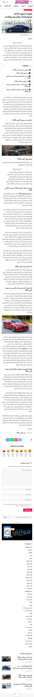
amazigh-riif (29, 547)
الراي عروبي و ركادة (27, 608)
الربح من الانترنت (28, 610)
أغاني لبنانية (29, 583)
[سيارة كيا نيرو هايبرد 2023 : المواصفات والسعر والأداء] (6, 659)
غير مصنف (29, 632)
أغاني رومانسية (28, 577)
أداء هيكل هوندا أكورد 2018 (21, 81)
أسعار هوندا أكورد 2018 (22, 73)
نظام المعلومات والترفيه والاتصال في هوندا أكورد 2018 (18, 90)
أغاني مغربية (29, 585)
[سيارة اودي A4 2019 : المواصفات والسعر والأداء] (6, 686)
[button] (30, 2)
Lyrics (30, 558)
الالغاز (30, 602)
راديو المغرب (29, 619)
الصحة (30, 613)
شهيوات (30, 630)
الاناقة (31, 605)
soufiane (30, 39)
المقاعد (23, 348)
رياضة (31, 624)
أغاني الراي (29, 569)
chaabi (30, 552)
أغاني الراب (29, 566)
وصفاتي (30, 646)
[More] (15, 694)
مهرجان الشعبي (28, 643)
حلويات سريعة (29, 616)
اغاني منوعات (29, 599)
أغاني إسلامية (29, 561)
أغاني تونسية (29, 572)
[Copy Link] (19, 694)
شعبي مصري (29, 627)
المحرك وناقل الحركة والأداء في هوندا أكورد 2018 (18, 77)
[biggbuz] (22, 2)
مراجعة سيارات (28, 10)
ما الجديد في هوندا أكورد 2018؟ (21, 70)
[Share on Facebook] (20, 439)
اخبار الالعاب (29, 588)
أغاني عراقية (29, 580)
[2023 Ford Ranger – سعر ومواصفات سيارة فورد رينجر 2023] (6, 668)
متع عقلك (30, 638)
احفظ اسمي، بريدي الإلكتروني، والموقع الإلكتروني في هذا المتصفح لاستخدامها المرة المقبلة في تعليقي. (17, 505)
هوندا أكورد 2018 (24, 193)
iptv (31, 555)
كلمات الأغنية (29, 635)
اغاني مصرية (29, 596)
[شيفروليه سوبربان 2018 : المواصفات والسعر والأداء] (6, 677)
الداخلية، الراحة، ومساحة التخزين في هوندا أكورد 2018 (18, 85)
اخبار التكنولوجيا (28, 591)
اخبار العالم (29, 594)
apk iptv (30, 550)
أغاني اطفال (29, 563)
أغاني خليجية (29, 574)
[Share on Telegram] (8, 439)
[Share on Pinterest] (16, 439)
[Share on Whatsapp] (12, 439)
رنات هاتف (29, 621)
